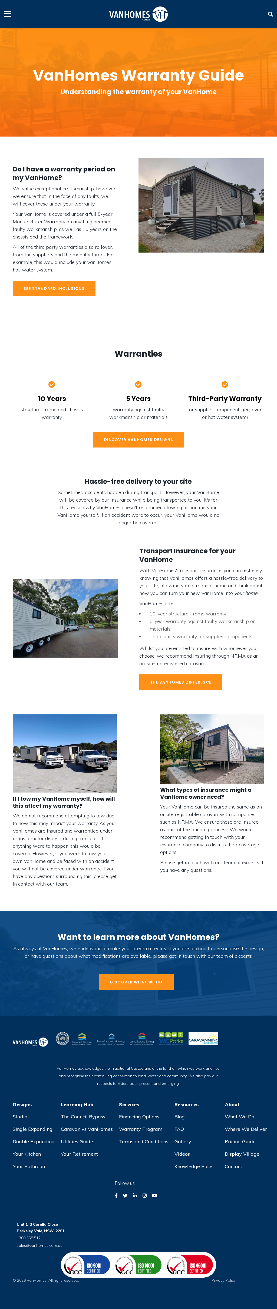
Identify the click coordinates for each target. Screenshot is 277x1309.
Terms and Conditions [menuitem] (143, 1141)
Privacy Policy (224, 1280)
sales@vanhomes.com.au (39, 1245)
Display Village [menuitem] (242, 1154)
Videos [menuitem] (182, 1154)
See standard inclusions (54, 288)
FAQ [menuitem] (179, 1129)
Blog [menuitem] (179, 1117)
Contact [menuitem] (233, 1166)
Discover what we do (136, 982)
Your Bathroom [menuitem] (30, 1166)
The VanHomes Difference (181, 682)
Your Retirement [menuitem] (79, 1154)
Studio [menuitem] (20, 1117)
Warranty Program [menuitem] (141, 1129)
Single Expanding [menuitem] (32, 1129)
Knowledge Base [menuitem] (193, 1166)
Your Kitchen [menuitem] (27, 1154)
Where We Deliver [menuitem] (246, 1129)
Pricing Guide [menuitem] (240, 1141)
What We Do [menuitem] (239, 1117)
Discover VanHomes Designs (138, 439)
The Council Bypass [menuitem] (83, 1117)
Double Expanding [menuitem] (34, 1141)
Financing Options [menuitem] (139, 1117)
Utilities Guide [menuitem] (77, 1141)
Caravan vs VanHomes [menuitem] (87, 1129)
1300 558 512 (29, 1237)
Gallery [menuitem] (182, 1141)
